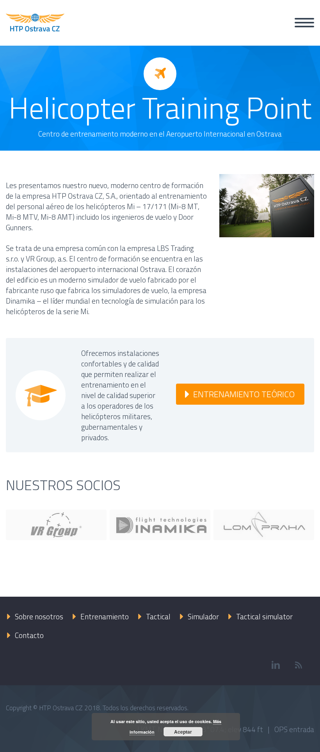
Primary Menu (304, 22)
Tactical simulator (264, 616)
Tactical (158, 616)
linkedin (275, 665)
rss (298, 665)
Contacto (29, 635)
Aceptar (183, 731)
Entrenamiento (104, 616)
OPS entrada (294, 729)
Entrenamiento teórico (244, 394)
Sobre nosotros (39, 616)
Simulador (203, 616)
